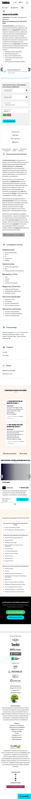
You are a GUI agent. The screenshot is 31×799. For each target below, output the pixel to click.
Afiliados (16, 723)
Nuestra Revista (17, 737)
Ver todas (24, 453)
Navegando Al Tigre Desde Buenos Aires (15, 584)
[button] (2, 69)
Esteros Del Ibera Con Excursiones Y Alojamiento (14, 545)
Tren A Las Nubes (9, 568)
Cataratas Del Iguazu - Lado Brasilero (14, 589)
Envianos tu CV (16, 735)
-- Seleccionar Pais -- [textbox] (10, 105)
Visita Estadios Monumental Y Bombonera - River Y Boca (16, 576)
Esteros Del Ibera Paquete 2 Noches (14, 537)
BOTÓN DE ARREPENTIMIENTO (15, 786)
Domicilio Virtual (15, 692)
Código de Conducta (16, 729)
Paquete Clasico (9, 548)
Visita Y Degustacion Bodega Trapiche (14, 529)
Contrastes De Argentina (11, 551)
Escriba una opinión (10, 453)
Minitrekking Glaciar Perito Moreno (13, 573)
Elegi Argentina (16, 739)
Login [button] (5, 7)
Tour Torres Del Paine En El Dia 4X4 (13, 587)
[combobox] (15, 103)
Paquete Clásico (9, 540)
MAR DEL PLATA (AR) (8, 370)
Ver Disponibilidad (9, 121)
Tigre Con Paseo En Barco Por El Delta (14, 582)
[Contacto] (22, 7)
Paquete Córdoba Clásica (11, 553)
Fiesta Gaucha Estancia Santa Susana (14, 591)
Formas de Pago (17, 731)
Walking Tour (8, 579)
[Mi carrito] (4, 11)
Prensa (17, 733)
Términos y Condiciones (17, 725)
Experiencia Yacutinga (10, 542)
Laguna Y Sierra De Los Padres (12, 527)
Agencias (15, 7)
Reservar (25, 796)
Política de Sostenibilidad (17, 727)
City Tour (7, 571)
